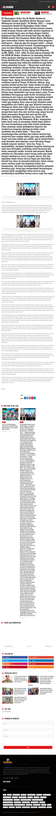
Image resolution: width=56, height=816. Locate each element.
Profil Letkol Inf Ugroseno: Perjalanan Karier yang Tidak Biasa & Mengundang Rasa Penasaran (20, 678)
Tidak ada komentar (23, 176)
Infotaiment (16, 802)
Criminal (42, 797)
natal (43, 804)
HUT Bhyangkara (7, 802)
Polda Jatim (41, 807)
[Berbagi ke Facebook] (25, 398)
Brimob (35, 797)
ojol (48, 804)
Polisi (48, 807)
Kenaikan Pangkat (7, 804)
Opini (5, 807)
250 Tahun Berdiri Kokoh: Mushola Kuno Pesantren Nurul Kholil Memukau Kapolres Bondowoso (20, 691)
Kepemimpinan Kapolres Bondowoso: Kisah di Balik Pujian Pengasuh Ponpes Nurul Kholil (46, 691)
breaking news (8, 13)
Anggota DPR (31, 794)
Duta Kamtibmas (7, 799)
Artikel (38, 794)
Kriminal (28, 804)
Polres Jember (26, 12)
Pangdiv (11, 807)
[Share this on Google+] (30, 398)
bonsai (29, 797)
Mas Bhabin (7, 7)
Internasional (25, 802)
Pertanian (33, 807)
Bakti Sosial (46, 794)
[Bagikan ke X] (27, 398)
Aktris (22, 794)
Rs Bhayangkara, (31, 395)
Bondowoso (21, 797)
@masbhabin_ (6, 711)
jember (41, 802)
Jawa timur (33, 802)
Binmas (14, 797)
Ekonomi (16, 799)
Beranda (29, 646)
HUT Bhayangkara (37, 799)
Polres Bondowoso (48, 12)
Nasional (35, 804)
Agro (9, 794)
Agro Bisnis (15, 794)
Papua (17, 807)
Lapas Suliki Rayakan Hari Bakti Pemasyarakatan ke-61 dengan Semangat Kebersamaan (20, 699)
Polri (4, 422)
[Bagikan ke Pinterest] (32, 398)
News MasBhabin (13, 1)
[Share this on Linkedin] (35, 398)
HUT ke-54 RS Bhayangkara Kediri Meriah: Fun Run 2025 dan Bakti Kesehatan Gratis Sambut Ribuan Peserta (10, 427)
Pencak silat (25, 807)
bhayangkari (6, 797)
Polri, (25, 395)
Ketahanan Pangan (19, 804)
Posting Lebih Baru (8, 646)
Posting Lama (48, 646)
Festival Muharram (25, 799)
